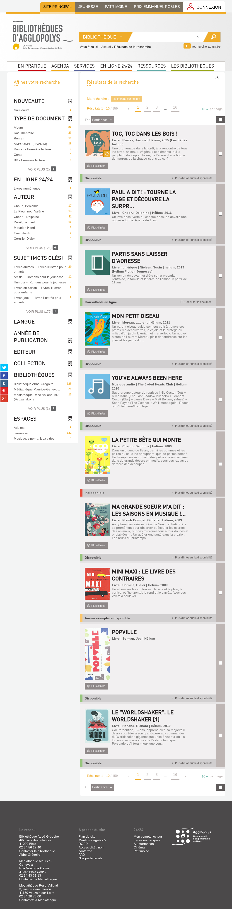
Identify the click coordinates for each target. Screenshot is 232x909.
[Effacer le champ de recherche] (198, 37)
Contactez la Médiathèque (38, 879)
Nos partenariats (90, 858)
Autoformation (144, 844)
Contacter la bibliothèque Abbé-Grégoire (37, 852)
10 (203, 109)
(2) (39, 169)
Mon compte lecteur (148, 836)
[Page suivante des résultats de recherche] (185, 108)
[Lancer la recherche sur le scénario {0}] (211, 37)
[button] (196, 302)
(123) (39, 248)
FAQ (82, 854)
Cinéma (139, 847)
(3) (39, 408)
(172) (39, 311)
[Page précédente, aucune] (129, 108)
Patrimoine (141, 851)
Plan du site (87, 836)
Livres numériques (147, 840)
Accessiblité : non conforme (91, 849)
